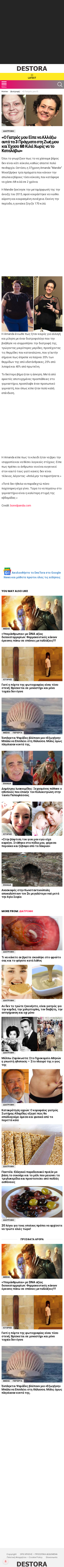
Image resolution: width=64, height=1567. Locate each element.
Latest (32, 78)
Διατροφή (26, 911)
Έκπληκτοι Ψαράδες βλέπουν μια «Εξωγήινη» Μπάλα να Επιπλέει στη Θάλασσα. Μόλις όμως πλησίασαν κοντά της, (32, 741)
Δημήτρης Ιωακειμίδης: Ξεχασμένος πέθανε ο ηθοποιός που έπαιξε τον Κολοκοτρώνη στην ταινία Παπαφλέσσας (32, 792)
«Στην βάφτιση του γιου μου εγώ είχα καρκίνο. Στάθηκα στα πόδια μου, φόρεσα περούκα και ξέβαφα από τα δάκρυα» (29, 842)
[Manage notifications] (5, 1561)
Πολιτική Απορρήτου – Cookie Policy (24, 1557)
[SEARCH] (59, 84)
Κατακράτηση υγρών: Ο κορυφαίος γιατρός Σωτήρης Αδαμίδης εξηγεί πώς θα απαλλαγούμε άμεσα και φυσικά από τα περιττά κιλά (30, 1115)
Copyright (11, 1554)
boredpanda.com (20, 505)
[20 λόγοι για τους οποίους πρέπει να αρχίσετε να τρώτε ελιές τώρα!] (32, 1202)
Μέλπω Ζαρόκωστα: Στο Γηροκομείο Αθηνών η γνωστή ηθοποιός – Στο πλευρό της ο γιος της (31, 1061)
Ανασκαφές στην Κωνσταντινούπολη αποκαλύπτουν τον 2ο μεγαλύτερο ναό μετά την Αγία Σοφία (30, 893)
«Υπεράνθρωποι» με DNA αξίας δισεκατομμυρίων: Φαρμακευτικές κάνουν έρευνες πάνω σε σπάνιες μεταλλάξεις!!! (29, 637)
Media (6, 628)
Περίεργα (17, 732)
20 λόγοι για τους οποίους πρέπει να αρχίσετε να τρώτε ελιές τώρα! (32, 1227)
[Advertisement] (32, 32)
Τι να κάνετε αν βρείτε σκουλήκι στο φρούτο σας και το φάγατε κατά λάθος (31, 959)
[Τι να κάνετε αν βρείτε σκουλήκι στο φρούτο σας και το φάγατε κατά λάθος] (32, 933)
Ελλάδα (7, 783)
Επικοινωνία (51, 1557)
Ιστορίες (7, 679)
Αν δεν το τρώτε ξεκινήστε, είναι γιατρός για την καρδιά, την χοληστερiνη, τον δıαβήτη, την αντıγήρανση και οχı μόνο (32, 1009)
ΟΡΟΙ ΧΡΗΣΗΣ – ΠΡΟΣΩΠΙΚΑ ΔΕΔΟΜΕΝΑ (38, 1554)
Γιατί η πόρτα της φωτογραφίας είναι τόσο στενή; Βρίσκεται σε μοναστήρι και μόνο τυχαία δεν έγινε (30, 688)
